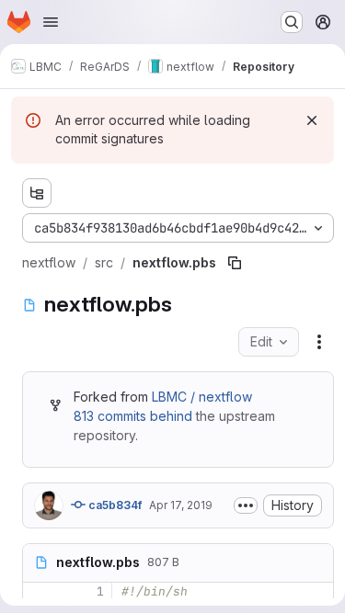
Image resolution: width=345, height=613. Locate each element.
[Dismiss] (312, 120)
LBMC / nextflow (202, 396)
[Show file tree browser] (37, 193)
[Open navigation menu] (50, 22)
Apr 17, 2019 (181, 505)
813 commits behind (133, 416)
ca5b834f (114, 505)
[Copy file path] (234, 263)
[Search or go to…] (292, 22)
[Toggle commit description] (246, 505)
